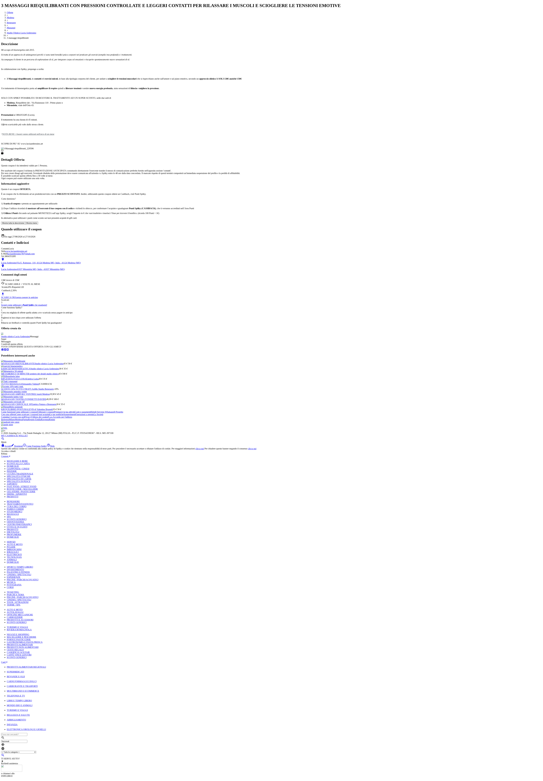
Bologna (5, 419)
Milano (12, 419)
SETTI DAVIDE (38, 399)
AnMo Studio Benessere (43, 389)
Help (93, 412)
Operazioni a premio (85, 414)
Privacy (27, 417)
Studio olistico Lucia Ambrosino (15, 336)
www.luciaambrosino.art (16, 251)
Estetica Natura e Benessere (44, 404)
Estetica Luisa (32, 379)
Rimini (52, 419)
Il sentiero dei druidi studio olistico (43, 374)
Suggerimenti (70, 414)
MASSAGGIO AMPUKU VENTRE (18, 394)
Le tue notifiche (57, 414)
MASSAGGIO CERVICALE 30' (16, 404)
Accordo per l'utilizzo (62, 417)
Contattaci (5, 417)
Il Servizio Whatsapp (104, 412)
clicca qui (199, 448)
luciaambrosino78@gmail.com (21, 254)
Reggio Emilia (34, 419)
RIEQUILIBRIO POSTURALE (16, 409)
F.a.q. (50, 417)
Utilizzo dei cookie (39, 417)
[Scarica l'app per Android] (10, 422)
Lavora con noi (17, 417)
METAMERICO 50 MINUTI (14, 374)
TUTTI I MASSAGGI (11, 384)
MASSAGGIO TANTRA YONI (16, 399)
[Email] (8, 349)
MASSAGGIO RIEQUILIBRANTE (18, 363)
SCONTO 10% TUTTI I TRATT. (16, 389)
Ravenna (45, 419)
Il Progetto (118, 412)
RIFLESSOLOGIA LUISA (13, 379)
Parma (25, 419)
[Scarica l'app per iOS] (7, 424)
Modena (18, 419)
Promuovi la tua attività (64, 412)
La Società (98, 414)
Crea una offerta (8, 414)
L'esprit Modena (42, 394)
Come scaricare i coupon (27, 414)
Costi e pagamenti (83, 412)
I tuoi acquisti (44, 414)
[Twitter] (5, 349)
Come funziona (8, 412)
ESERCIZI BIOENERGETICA (15, 368)
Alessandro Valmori (30, 384)
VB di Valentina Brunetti (42, 409)
